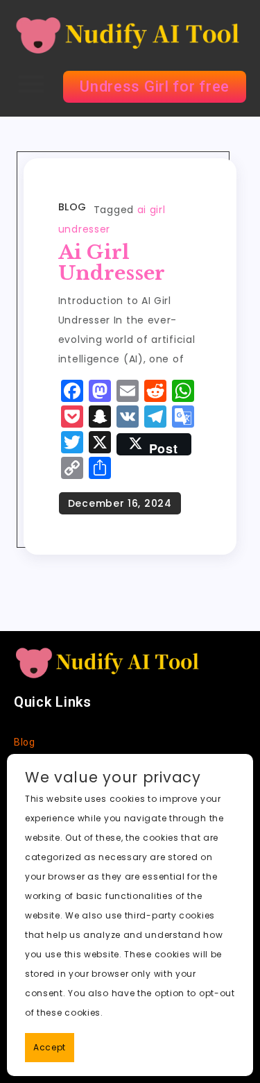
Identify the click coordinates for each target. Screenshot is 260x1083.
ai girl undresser (111, 262)
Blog (72, 207)
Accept (49, 1047)
